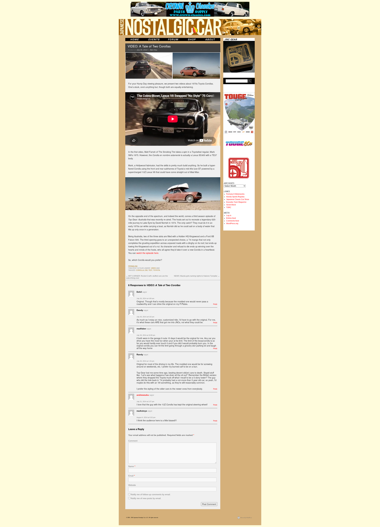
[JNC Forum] (173, 39)
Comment (132, 441)
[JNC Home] (134, 39)
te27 (150, 270)
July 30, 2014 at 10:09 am (146, 335)
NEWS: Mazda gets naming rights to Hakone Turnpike (197, 276)
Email (131, 476)
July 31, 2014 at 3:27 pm (145, 401)
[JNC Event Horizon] (154, 39)
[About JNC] (210, 39)
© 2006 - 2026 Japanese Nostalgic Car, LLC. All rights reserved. (142, 517)
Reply (215, 304)
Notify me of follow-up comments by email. (151, 494)
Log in (228, 215)
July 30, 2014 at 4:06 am (145, 298)
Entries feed (231, 218)
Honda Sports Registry (235, 197)
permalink (132, 266)
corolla (140, 270)
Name (131, 466)
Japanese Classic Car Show (237, 199)
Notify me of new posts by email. (146, 498)
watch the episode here (147, 252)
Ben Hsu (153, 50)
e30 (146, 270)
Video (153, 268)
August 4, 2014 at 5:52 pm (146, 417)
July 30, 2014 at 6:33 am (145, 317)
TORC (228, 207)
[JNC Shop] (192, 39)
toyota (156, 270)
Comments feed (232, 221)
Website (132, 485)
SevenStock (231, 205)
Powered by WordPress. (246, 517)
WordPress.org (232, 223)
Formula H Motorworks (235, 194)
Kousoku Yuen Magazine (236, 202)
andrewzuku (143, 395)
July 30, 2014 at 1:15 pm (145, 361)
